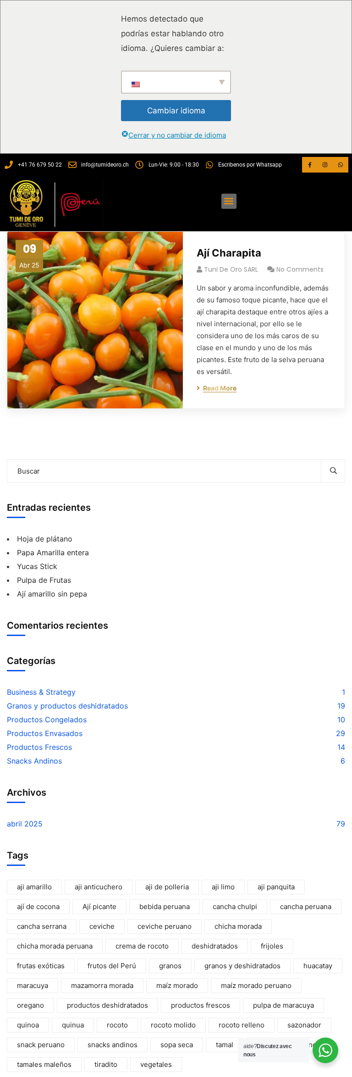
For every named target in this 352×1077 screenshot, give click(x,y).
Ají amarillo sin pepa (52, 593)
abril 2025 (25, 823)
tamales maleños (44, 1064)
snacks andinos (113, 1044)
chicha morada (238, 926)
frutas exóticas (41, 965)
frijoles (272, 946)
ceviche (102, 926)
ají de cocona (38, 906)
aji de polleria (167, 886)
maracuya (32, 985)
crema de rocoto (142, 946)
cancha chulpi (235, 906)
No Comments (300, 269)
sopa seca (176, 1044)
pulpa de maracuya (283, 1005)
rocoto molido (173, 1025)
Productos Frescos (39, 747)
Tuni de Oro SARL (231, 269)
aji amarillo (34, 886)
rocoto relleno (241, 1025)
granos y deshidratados (242, 965)
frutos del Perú (112, 965)
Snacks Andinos (34, 760)
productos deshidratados (107, 1005)
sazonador (304, 1025)
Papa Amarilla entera (53, 552)
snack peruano (41, 1044)
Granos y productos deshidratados (67, 705)
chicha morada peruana (55, 946)
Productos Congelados (47, 719)
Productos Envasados (44, 733)
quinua (73, 1025)
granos (170, 965)
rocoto (117, 1025)
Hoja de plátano (44, 538)
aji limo (223, 886)
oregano (30, 1005)
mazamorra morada (102, 985)
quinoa (28, 1025)
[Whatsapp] (340, 165)
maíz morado (177, 985)
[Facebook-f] (310, 165)
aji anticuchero (98, 886)
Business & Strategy (41, 692)
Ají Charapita (229, 253)
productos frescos (200, 1005)
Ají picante (99, 906)
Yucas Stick (37, 566)
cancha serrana (41, 926)
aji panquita (276, 886)
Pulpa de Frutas (44, 580)
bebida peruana (164, 906)
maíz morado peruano (256, 985)
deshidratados (215, 946)
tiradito (105, 1064)
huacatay (317, 965)
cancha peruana (305, 906)
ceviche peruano (165, 926)
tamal (224, 1044)
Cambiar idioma (176, 110)
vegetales (156, 1064)
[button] (228, 201)
